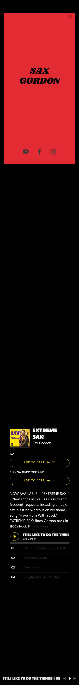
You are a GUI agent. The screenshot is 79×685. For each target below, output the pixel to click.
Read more (39, 527)
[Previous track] (62, 534)
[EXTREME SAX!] (20, 438)
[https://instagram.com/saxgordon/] (53, 152)
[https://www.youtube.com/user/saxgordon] (26, 152)
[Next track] (67, 534)
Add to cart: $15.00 (39, 462)
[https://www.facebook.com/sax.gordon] (39, 152)
